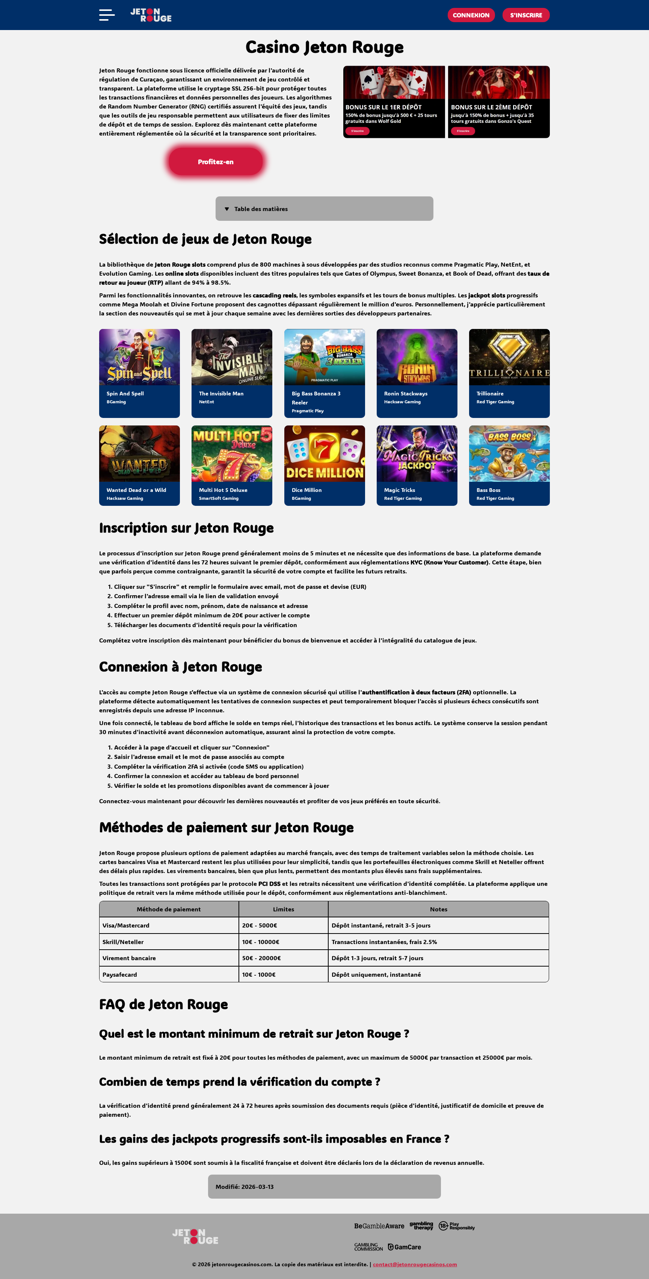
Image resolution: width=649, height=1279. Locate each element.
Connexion (471, 15)
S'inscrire (526, 15)
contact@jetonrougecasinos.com (415, 1264)
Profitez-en (215, 161)
